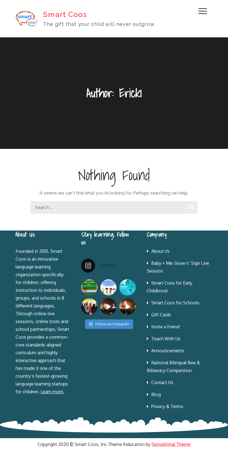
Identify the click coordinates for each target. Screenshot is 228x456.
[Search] (191, 207)
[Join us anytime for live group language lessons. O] (89, 287)
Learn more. (52, 391)
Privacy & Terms (167, 406)
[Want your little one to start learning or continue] (108, 287)
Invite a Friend (165, 326)
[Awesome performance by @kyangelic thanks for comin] (127, 306)
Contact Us (162, 382)
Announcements (167, 350)
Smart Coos (65, 14)
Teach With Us (165, 338)
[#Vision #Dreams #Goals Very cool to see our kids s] (108, 306)
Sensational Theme (171, 444)
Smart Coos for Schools (175, 302)
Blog (156, 394)
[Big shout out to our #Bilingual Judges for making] (89, 306)
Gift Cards (161, 314)
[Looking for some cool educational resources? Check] (127, 287)
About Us (160, 251)
